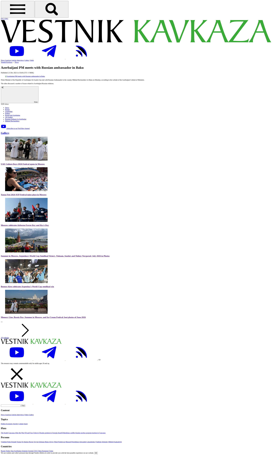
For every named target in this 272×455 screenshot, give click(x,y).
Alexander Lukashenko (87, 442)
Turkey (8, 451)
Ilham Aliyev (49, 442)
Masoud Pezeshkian (72, 442)
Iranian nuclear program (84, 433)
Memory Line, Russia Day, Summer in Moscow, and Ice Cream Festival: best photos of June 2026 (43, 317)
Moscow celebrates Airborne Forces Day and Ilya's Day (25, 225)
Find (23, 405)
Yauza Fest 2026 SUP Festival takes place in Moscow (24, 195)
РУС (3, 19)
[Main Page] (136, 42)
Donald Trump (16, 442)
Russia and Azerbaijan (12, 115)
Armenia (25, 451)
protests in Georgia (51, 433)
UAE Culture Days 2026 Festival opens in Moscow (23, 164)
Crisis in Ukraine (39, 433)
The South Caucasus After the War (13, 433)
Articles (13, 60)
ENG (6, 19)
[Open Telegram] (49, 58)
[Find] (51, 9)
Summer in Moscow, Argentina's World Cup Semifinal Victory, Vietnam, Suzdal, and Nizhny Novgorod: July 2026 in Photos (55, 256)
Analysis (8, 60)
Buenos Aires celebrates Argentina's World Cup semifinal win (27, 286)
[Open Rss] (81, 58)
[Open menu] (17, 9)
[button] (136, 374)
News (3, 60)
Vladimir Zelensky (101, 442)
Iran (12, 451)
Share (36, 102)
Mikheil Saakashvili (115, 442)
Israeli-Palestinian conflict (67, 433)
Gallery (26, 60)
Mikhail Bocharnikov (12, 121)
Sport (26, 424)
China (40, 451)
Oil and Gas (29, 433)
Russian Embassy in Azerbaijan (15, 119)
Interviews (20, 60)
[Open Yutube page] (17, 58)
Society (15, 424)
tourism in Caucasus (99, 433)
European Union (47, 451)
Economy (9, 424)
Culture (21, 424)
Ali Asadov (9, 117)
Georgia (31, 451)
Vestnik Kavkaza (6, 62)
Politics (7, 113)
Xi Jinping (25, 442)
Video (32, 60)
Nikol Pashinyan (60, 442)
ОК (96, 453)
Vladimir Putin (6, 442)
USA (36, 451)
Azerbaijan (8, 111)
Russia (7, 109)
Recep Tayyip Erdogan (37, 442)
